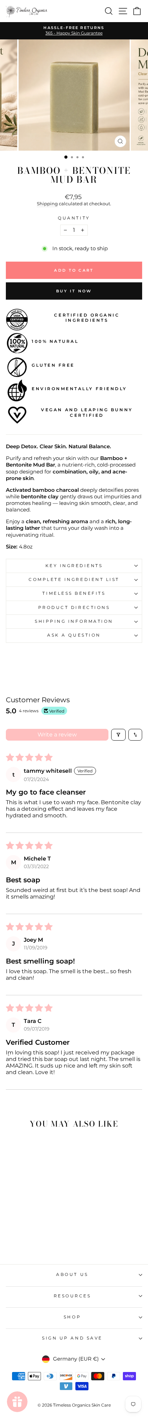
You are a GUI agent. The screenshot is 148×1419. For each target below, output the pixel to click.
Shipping (47, 203)
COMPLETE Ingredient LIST (74, 579)
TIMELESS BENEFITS (73, 593)
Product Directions (74, 607)
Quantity (74, 218)
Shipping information (74, 621)
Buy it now (74, 291)
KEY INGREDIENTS (74, 565)
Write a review (57, 734)
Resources (72, 1296)
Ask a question (74, 635)
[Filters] (118, 735)
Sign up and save (72, 1338)
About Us (72, 1274)
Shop (72, 1317)
